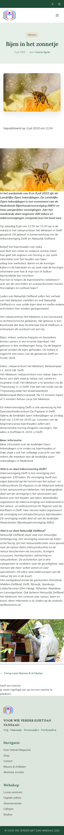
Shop (6, 755)
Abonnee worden (13, 772)
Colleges (8, 808)
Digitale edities (12, 797)
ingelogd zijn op (20, 689)
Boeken (7, 814)
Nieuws (32, 34)
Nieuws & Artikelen (14, 766)
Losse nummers (12, 792)
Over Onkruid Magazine (17, 750)
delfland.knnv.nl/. (10, 604)
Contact (8, 761)
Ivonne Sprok (42, 52)
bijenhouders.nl (45, 448)
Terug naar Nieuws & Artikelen (21, 673)
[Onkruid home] (9, 15)
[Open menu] (57, 15)
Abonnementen (12, 803)
